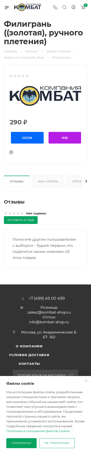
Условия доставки (29, 355)
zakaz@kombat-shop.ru (49, 312)
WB (65, 138)
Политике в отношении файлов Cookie (38, 431)
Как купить (48, 181)
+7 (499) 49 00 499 (47, 298)
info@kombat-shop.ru (49, 322)
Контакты (29, 364)
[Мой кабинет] (73, 7)
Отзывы (17, 181)
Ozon (27, 138)
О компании (29, 346)
